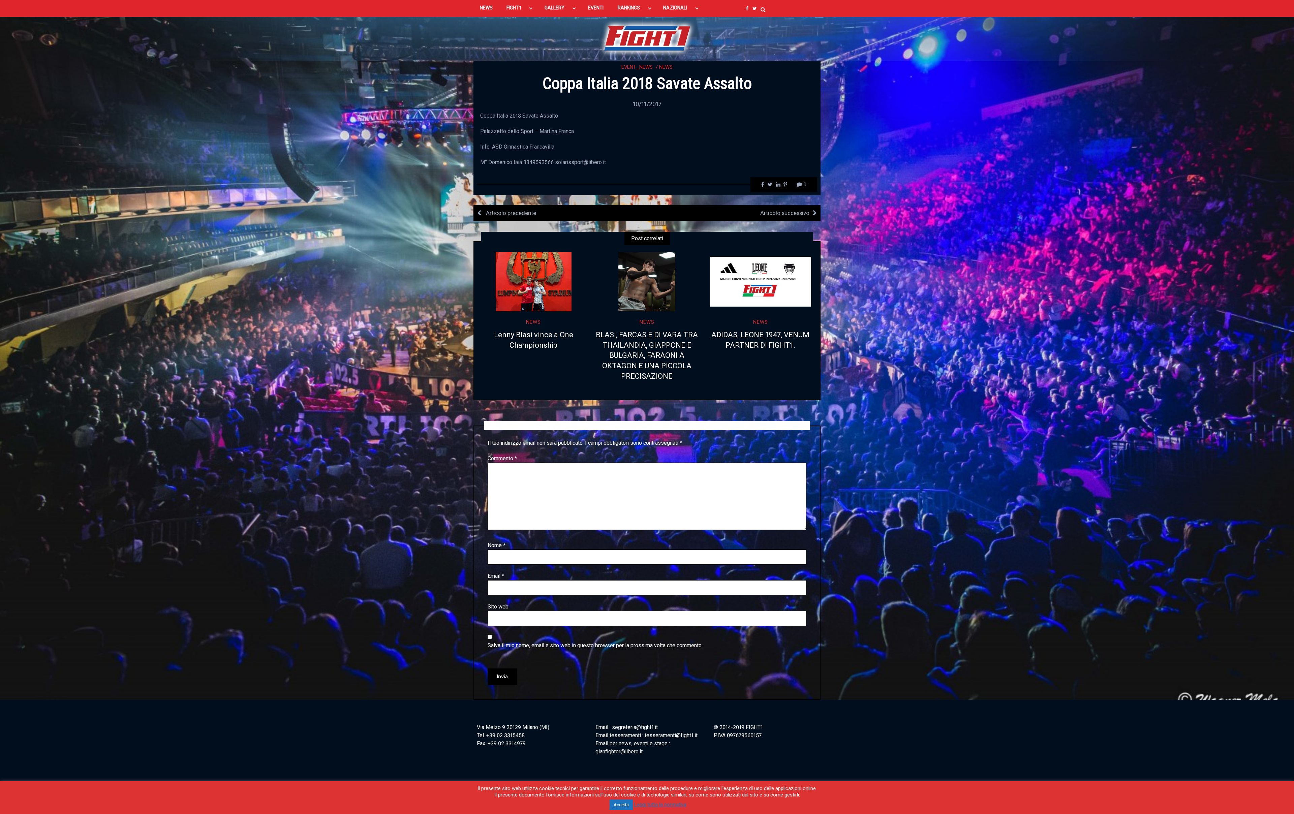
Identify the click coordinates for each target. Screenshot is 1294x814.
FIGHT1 (513, 7)
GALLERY (555, 7)
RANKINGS (629, 7)
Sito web (498, 606)
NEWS (486, 7)
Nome (496, 545)
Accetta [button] (621, 804)
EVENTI (596, 7)
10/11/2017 (647, 103)
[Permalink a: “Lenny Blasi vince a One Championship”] (533, 281)
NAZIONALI (675, 7)
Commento (502, 458)
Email (496, 576)
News (666, 67)
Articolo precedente (510, 213)
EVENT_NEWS (637, 67)
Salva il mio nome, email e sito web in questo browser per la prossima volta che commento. (595, 645)
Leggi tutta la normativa (660, 805)
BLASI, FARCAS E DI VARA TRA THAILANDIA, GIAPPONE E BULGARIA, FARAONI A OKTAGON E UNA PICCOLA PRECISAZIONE (647, 355)
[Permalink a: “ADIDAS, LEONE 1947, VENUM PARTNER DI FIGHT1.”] (760, 281)
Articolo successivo (784, 213)
